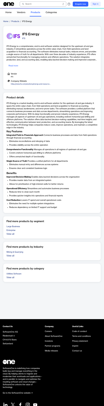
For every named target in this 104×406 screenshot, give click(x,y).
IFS (23, 38)
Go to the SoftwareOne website (17, 393)
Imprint (75, 346)
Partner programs (52, 346)
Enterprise (10, 230)
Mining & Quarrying (14, 252)
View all (10, 234)
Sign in (95, 4)
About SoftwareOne (53, 336)
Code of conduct (79, 331)
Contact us (77, 351)
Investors (49, 341)
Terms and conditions (81, 336)
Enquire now (80, 4)
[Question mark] (69, 4)
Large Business (13, 227)
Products (35, 12)
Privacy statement (80, 341)
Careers (48, 331)
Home (8, 12)
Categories (51, 12)
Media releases (51, 351)
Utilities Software (13, 274)
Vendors (21, 12)
